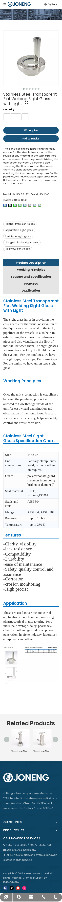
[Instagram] (24, 888)
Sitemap (27, 877)
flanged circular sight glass (21, 242)
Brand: (34, 194)
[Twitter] (12, 888)
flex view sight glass (17, 248)
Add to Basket (31, 138)
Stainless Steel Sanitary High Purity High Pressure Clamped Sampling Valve (20, 751)
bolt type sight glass (18, 236)
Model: (7, 194)
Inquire (33, 130)
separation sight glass (19, 230)
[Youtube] (18, 888)
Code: (7, 200)
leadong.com (11, 882)
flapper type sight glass (20, 224)
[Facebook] (5, 888)
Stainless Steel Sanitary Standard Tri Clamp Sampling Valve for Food (42, 751)
